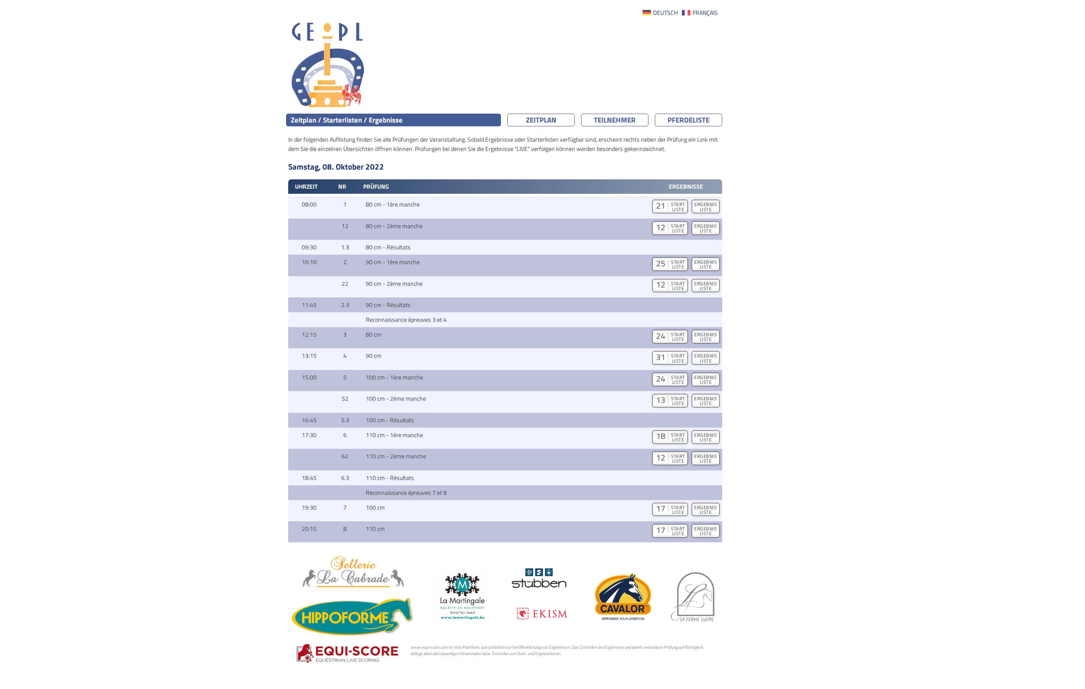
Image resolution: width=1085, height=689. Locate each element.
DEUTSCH (665, 12)
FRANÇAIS (705, 12)
